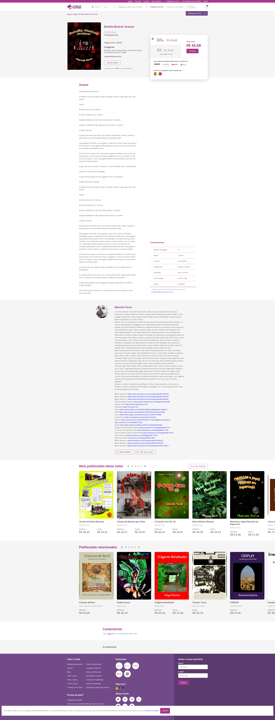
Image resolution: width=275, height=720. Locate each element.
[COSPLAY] (247, 576)
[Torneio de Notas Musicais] (96, 495)
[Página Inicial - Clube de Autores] (74, 7)
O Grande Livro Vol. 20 (165, 521)
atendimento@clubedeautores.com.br (162, 292)
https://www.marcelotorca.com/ (137, 404)
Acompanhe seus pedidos (191, 1)
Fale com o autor (146, 452)
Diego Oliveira (159, 606)
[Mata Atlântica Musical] (209, 495)
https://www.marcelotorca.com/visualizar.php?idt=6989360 (148, 399)
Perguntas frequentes (74, 700)
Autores (70, 668)
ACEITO (165, 711)
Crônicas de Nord (87, 602)
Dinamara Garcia (236, 606)
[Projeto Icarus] (134, 576)
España (146, 1)
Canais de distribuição (93, 684)
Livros (75, 14)
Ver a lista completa (198, 466)
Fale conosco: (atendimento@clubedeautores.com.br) (86, 704)
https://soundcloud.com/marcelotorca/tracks (140, 417)
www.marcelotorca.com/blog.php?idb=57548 (141, 435)
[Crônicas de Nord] (96, 576)
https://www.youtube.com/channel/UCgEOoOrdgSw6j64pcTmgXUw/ (143, 409)
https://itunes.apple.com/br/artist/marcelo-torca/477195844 (140, 415)
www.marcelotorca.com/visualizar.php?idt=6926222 (145, 440)
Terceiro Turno (199, 602)
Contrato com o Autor (75, 687)
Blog (68, 672)
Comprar (192, 51)
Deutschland (156, 1)
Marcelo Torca (112, 35)
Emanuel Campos (198, 606)
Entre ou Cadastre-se (192, 7)
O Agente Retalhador (164, 602)
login (109, 634)
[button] (128, 466)
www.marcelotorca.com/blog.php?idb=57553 (158, 433)
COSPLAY (234, 602)
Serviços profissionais (93, 672)
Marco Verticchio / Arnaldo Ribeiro (91, 606)
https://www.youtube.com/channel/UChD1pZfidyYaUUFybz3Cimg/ (142, 412)
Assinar (183, 683)
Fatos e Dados (72, 680)
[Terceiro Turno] (209, 576)
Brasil (130, 1)
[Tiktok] (138, 699)
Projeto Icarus (123, 602)
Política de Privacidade (151, 711)
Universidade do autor (93, 676)
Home (69, 14)
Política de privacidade (94, 664)
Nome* (181, 663)
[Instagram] (131, 699)
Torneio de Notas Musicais (91, 521)
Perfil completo (125, 452)
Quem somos (72, 676)
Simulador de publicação (97, 687)
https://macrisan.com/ (130, 407)
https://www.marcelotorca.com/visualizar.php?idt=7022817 (148, 446)
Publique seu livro (173, 1)
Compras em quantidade (174, 7)
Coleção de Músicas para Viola (131, 521)
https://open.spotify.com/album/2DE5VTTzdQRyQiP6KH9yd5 (141, 425)
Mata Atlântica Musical (203, 521)
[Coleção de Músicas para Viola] (134, 495)
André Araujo (121, 606)
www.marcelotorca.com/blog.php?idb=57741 (154, 428)
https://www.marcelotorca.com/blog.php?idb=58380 (152, 402)
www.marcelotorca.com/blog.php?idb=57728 (152, 430)
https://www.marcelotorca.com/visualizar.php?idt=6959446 (148, 394)
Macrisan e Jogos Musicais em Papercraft (244, 523)
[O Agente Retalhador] (172, 576)
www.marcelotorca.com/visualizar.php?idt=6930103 (145, 443)
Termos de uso (72, 684)
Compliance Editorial (93, 668)
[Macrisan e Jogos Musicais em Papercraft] (247, 495)
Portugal (138, 1)
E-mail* (181, 672)
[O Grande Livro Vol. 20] (172, 495)
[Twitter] (118, 699)
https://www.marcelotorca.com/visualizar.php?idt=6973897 (148, 397)
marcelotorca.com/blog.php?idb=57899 (141, 438)
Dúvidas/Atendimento (74, 664)
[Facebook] (125, 699)
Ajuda (206, 1)
